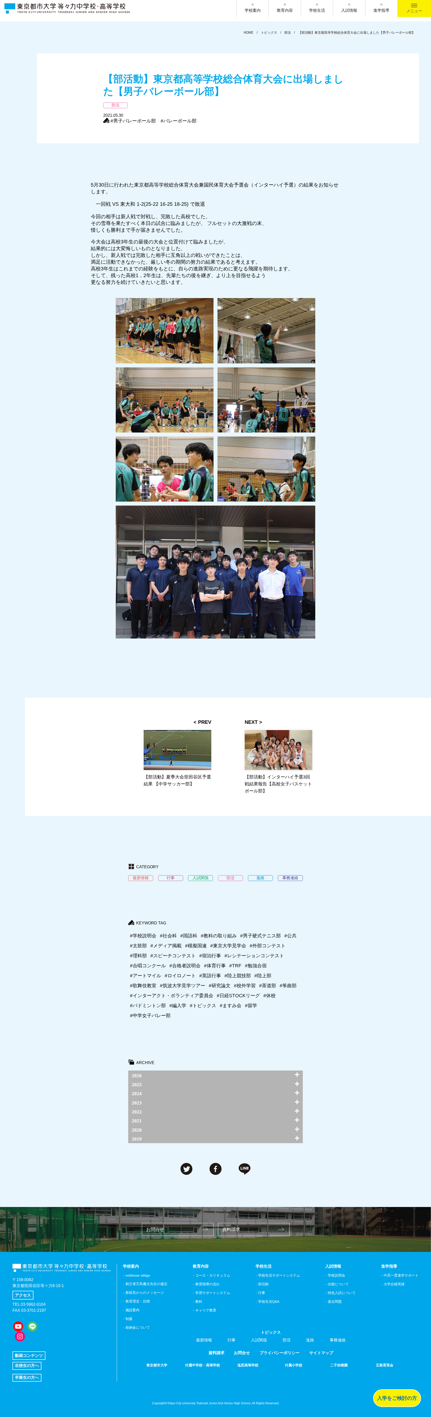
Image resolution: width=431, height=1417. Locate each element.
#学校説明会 (143, 935)
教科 (198, 1302)
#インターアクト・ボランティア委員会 (171, 995)
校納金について (137, 1327)
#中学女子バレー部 (150, 1015)
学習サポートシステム (212, 1293)
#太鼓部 (138, 945)
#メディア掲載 (166, 945)
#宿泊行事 (210, 955)
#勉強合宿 (256, 965)
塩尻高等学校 (247, 1365)
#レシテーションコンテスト (254, 955)
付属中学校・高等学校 (202, 1365)
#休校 (269, 995)
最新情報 (204, 1340)
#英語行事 (210, 975)
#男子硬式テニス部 (260, 935)
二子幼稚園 (339, 1365)
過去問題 (335, 1302)
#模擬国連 (196, 945)
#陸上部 (262, 975)
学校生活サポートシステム (279, 1275)
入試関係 (259, 1340)
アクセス (23, 1295)
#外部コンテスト (268, 945)
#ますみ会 (230, 1005)
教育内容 (285, 10)
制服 (128, 1319)
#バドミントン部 (148, 1005)
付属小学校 (293, 1365)
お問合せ (155, 1229)
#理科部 (138, 955)
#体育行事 (215, 965)
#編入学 (177, 1005)
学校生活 (317, 10)
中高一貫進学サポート (401, 1275)
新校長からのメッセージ (144, 1293)
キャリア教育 (205, 1310)
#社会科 (168, 935)
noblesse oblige (137, 1275)
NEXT (251, 722)
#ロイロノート (180, 975)
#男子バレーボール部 (133, 120)
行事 (261, 1293)
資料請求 (231, 1229)
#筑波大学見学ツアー (182, 985)
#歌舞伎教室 (143, 985)
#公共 (290, 935)
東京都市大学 (156, 1365)
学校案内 (253, 10)
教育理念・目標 (137, 1301)
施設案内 (132, 1310)
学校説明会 (336, 1275)
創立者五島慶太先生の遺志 (146, 1284)
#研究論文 (219, 985)
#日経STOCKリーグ (238, 995)
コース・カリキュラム (212, 1275)
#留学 (251, 1005)
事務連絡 (338, 1340)
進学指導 (381, 10)
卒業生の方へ (27, 1377)
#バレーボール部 (179, 120)
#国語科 (188, 935)
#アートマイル (145, 975)
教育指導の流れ (207, 1284)
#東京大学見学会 (228, 945)
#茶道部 (267, 985)
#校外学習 (245, 985)
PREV (204, 722)
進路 (310, 1340)
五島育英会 (384, 1365)
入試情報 (349, 10)
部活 (287, 1340)
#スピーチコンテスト (173, 955)
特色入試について (342, 1293)
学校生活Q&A (268, 1302)
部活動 (263, 1284)
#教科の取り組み (219, 935)
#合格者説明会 (185, 965)
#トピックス (203, 1005)
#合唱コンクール (148, 965)
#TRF (235, 965)
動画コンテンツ (29, 1355)
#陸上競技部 (237, 975)
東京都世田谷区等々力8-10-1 (38, 1286)
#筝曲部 (288, 985)
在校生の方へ (27, 1365)
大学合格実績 (394, 1284)
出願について (338, 1284)
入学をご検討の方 (397, 1398)
